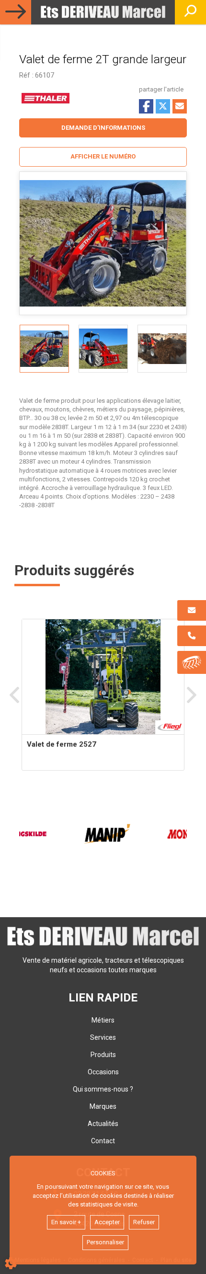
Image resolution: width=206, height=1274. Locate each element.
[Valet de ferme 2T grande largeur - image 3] (162, 349)
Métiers (103, 1020)
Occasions (103, 1072)
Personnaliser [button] (105, 1242)
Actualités (103, 1123)
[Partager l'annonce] (179, 106)
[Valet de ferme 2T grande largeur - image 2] (103, 349)
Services (103, 1037)
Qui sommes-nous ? (103, 1089)
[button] (103, 157)
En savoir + (66, 1222)
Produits (103, 1054)
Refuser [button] (144, 1222)
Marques (103, 1106)
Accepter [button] (107, 1222)
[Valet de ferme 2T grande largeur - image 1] (44, 349)
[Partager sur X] (163, 106)
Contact (103, 1141)
